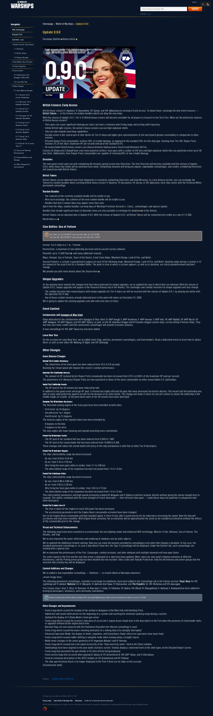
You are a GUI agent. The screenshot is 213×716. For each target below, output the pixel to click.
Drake (57, 150)
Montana (66, 372)
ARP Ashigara (49, 322)
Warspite (86, 584)
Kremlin (64, 384)
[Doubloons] (142, 210)
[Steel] (71, 253)
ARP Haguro (66, 322)
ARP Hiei (159, 319)
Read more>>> (50, 219)
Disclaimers (78, 701)
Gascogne (175, 584)
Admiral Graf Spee (103, 584)
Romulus (81, 588)
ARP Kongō (114, 319)
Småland (175, 588)
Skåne (127, 588)
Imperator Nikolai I (102, 641)
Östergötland (150, 588)
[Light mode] (203, 4)
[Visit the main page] (21, 8)
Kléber (63, 473)
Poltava (124, 658)
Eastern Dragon (143, 322)
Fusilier (64, 435)
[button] (89, 72)
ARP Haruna (146, 319)
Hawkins (70, 111)
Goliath (69, 150)
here (95, 271)
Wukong (77, 342)
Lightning (47, 584)
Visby (105, 588)
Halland (164, 588)
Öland (138, 588)
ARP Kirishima (130, 319)
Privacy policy (47, 701)
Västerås (115, 588)
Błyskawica (68, 401)
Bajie (87, 342)
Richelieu (157, 584)
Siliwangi (103, 342)
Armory (121, 287)
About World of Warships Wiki (63, 701)
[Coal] (133, 206)
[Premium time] (125, 206)
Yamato (149, 14)
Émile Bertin (75, 617)
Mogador (64, 451)
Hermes (122, 641)
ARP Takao (86, 322)
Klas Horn (94, 588)
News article (69, 39)
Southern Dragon (120, 322)
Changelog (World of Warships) (63, 679)
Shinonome (121, 584)
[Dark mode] (208, 4)
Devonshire (83, 111)
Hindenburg (64, 361)
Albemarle (114, 111)
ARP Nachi (189, 319)
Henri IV (62, 505)
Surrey (96, 111)
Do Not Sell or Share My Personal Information (99, 701)
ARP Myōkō (174, 319)
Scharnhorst (107, 658)
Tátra (71, 588)
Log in (194, 2)
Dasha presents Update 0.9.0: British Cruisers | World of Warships (74, 50)
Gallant (62, 584)
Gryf (64, 588)
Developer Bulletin (52, 39)
